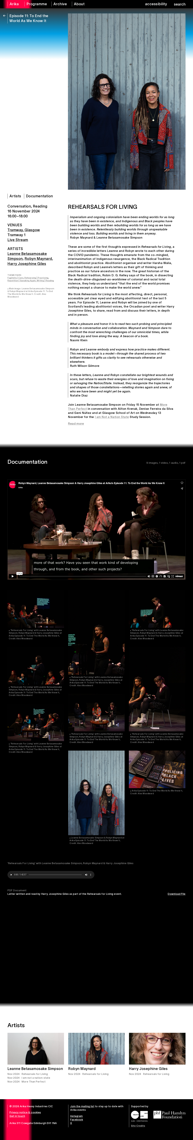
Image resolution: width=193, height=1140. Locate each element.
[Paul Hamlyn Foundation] (169, 1115)
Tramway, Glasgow (23, 230)
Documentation (39, 196)
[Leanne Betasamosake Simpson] (35, 1049)
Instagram (76, 1116)
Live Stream (17, 240)
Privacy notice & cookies (25, 1112)
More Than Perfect (33, 1081)
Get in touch (17, 1116)
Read (72, 423)
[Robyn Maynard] (96, 1049)
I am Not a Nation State (112, 417)
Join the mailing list (82, 1106)
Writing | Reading (45, 281)
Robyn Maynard (38, 259)
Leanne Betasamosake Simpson (35, 1069)
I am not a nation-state (36, 1077)
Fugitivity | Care (15, 278)
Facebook (76, 1119)
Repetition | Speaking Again (21, 281)
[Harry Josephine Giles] (157, 1049)
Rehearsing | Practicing (36, 278)
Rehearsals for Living (35, 1074)
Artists (15, 196)
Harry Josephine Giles (26, 264)
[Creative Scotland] (139, 1116)
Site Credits (138, 1125)
